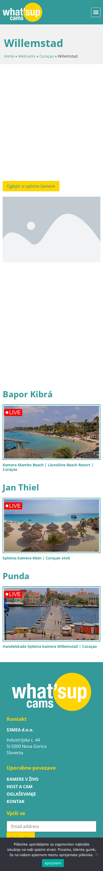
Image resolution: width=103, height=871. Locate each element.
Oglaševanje (21, 794)
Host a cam (19, 787)
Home (9, 56)
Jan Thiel (21, 487)
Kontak (16, 801)
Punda (16, 575)
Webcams (26, 56)
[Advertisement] (51, 124)
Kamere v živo (23, 779)
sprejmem (53, 863)
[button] (95, 12)
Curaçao (46, 56)
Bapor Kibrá (28, 394)
